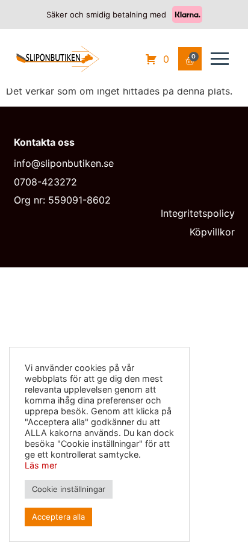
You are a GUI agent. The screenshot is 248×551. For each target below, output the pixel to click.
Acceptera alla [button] (58, 516)
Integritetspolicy (198, 213)
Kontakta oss (44, 142)
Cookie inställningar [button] (68, 489)
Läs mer (41, 465)
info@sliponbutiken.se (64, 163)
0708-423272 (45, 182)
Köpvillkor (212, 232)
